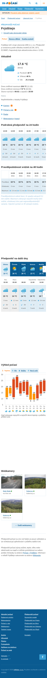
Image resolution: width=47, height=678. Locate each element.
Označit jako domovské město (15, 33)
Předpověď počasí (14, 18)
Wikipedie (37, 555)
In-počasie (4, 659)
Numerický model (31, 617)
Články (3, 641)
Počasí (4, 39)
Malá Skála (7, 491)
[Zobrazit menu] (43, 3)
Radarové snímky (7, 617)
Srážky (23, 370)
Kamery (6, 106)
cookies (3, 672)
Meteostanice (8, 119)
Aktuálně (12, 9)
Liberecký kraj (28, 18)
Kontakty (28, 635)
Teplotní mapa (6, 629)
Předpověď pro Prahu (32, 620)
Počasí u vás (8, 110)
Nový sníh (34, 370)
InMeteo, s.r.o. (19, 670)
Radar (20, 9)
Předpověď (29, 9)
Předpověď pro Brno (32, 623)
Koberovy (29, 491)
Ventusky (4, 656)
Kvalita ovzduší (27, 39)
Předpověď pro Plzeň (32, 629)
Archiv (3, 635)
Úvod (4, 9)
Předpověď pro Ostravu (33, 626)
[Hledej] (29, 3)
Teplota (7, 370)
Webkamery (5, 626)
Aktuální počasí (7, 614)
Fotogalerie (5, 644)
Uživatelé (4, 638)
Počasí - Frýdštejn (30, 553)
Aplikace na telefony (8, 647)
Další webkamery (25, 525)
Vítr (15, 370)
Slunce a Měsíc (14, 39)
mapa (17, 119)
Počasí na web (6, 650)
